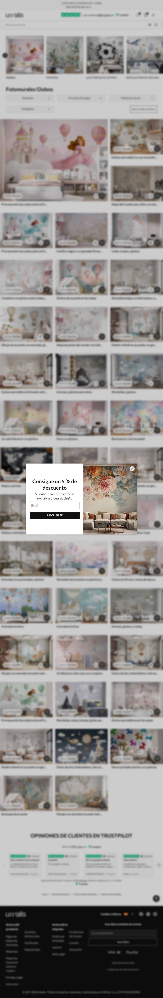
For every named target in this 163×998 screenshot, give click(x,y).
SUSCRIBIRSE (54, 515)
